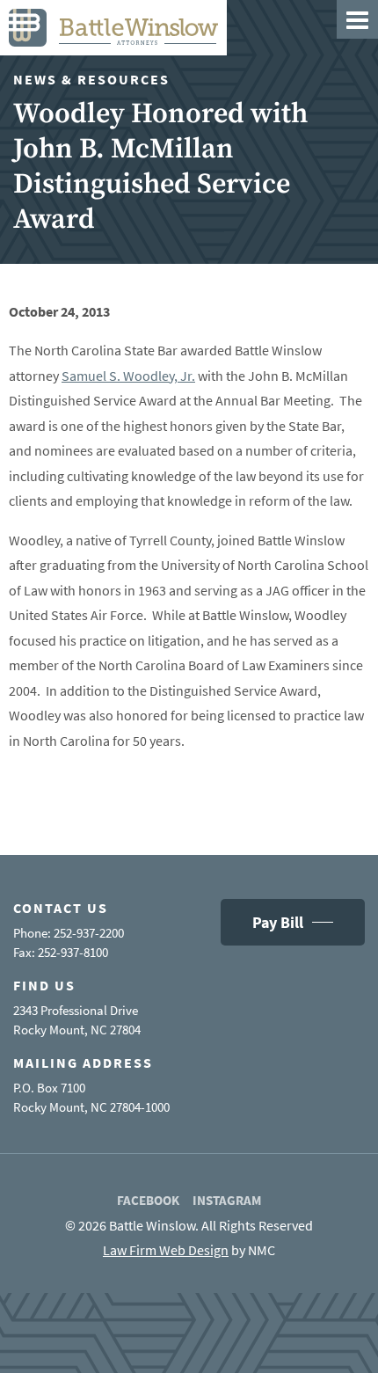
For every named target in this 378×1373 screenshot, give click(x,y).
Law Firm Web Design (166, 1250)
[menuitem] (148, 1201)
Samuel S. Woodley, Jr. (128, 375)
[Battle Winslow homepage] (113, 28)
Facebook (148, 1200)
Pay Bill (277, 922)
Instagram (227, 1200)
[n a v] (357, 19)
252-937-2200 (89, 932)
